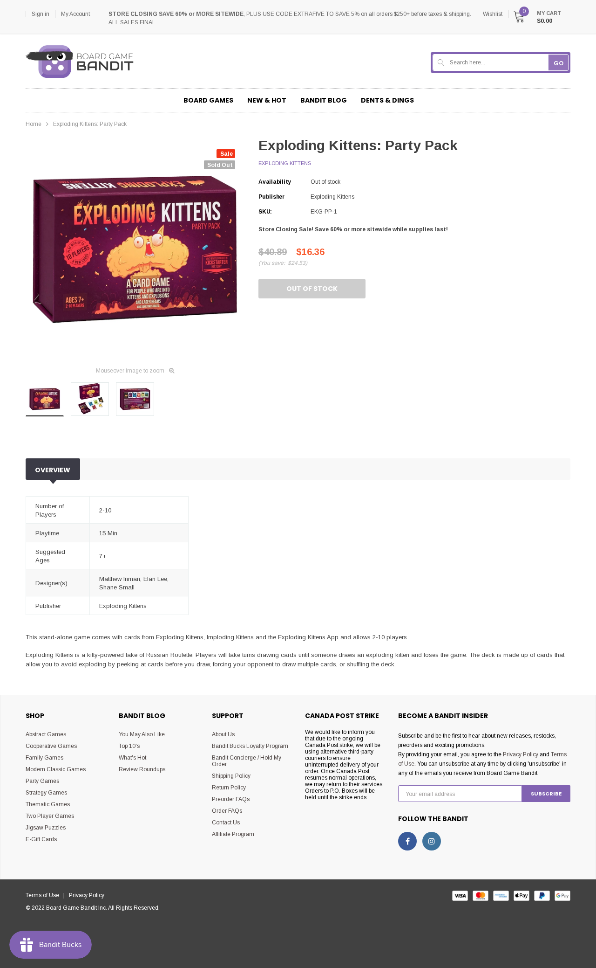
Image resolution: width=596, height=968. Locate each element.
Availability (274, 182)
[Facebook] (407, 841)
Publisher (271, 197)
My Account (75, 14)
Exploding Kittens (284, 163)
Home (33, 124)
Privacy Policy (520, 754)
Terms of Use (44, 895)
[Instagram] (431, 841)
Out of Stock (312, 288)
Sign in (40, 14)
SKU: (265, 211)
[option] (135, 249)
